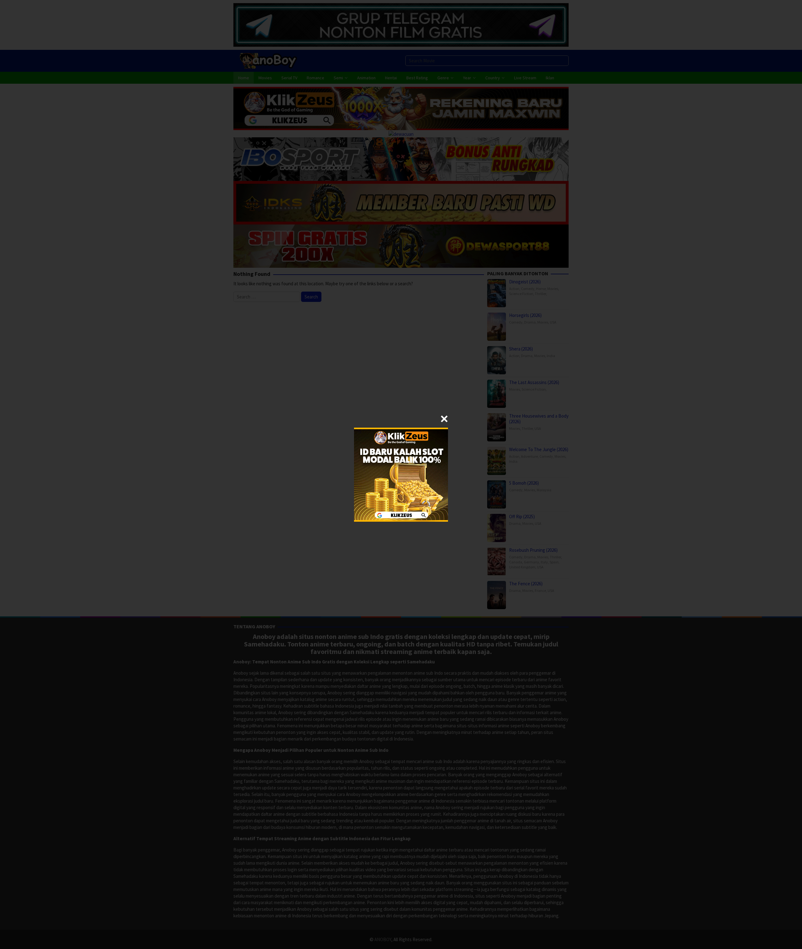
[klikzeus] (401, 474)
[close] (444, 419)
